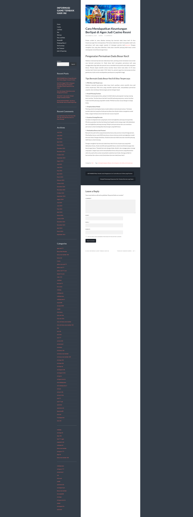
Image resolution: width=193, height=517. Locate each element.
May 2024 (59, 209)
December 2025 (61, 148)
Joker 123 (59, 277)
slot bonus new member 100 (64, 357)
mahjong (59, 289)
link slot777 (60, 283)
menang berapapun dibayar (104, 163)
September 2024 (61, 196)
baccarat (127, 45)
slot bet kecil (60, 344)
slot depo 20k (60, 363)
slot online (122, 163)
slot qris (59, 388)
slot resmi (59, 478)
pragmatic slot (60, 442)
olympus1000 (60, 305)
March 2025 (60, 177)
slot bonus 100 (60, 350)
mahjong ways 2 (61, 299)
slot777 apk (60, 401)
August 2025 (60, 161)
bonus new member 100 (63, 254)
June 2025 (59, 167)
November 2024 (61, 189)
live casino (59, 286)
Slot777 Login (60, 439)
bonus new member (61, 448)
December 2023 (61, 221)
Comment (88, 198)
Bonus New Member (62, 251)
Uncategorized (60, 417)
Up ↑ (134, 251)
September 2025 (61, 158)
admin (101, 35)
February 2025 (60, 180)
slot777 (59, 398)
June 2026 (59, 135)
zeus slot (59, 420)
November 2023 (61, 225)
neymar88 (59, 302)
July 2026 (59, 132)
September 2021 (61, 234)
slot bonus (59, 347)
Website (87, 229)
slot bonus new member (63, 353)
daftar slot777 (60, 267)
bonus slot (59, 258)
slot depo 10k (60, 360)
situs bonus (60, 312)
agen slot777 (60, 248)
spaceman (59, 404)
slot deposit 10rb (61, 373)
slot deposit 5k (60, 506)
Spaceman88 (60, 411)
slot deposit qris (61, 487)
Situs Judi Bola (61, 37)
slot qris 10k (60, 392)
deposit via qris (61, 274)
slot (58, 475)
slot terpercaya (129, 163)
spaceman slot (60, 408)
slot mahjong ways (61, 382)
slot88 (58, 481)
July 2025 (59, 164)
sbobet (58, 309)
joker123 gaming (61, 51)
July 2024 (59, 202)
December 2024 (61, 186)
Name (87, 215)
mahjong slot (60, 293)
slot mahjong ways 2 (62, 385)
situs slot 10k (60, 315)
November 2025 (61, 151)
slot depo (59, 497)
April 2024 (59, 212)
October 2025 (60, 154)
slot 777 (59, 337)
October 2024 (60, 193)
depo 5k (59, 454)
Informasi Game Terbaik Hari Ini (65, 11)
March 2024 (60, 215)
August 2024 (60, 199)
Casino (59, 27)
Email (87, 222)
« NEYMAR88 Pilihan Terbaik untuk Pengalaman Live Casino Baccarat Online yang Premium (109, 173)
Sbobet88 (59, 40)
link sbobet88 (60, 494)
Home (58, 24)
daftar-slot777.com (62, 270)
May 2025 (59, 170)
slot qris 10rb (60, 395)
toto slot (59, 414)
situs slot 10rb (60, 318)
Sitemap (59, 35)
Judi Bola (59, 29)
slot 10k (59, 331)
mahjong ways (60, 296)
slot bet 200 (60, 341)
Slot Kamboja (60, 45)
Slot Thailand (60, 48)
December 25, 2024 (91, 35)
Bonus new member (62, 490)
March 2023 (60, 231)
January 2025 (60, 183)
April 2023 (59, 228)
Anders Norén (127, 251)
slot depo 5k (60, 366)
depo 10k (59, 436)
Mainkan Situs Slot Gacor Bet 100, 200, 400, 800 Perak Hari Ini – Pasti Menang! (66, 117)
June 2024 (59, 205)
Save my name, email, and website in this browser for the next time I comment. (104, 236)
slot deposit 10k (61, 369)
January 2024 (60, 218)
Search (59, 61)
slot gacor (59, 376)
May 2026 (59, 138)
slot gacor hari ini (61, 379)
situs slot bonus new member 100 (65, 325)
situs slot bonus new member (64, 321)
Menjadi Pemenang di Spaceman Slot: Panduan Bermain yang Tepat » (117, 179)
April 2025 (59, 173)
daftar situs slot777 (62, 264)
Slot (58, 32)
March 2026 (60, 145)
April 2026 (59, 142)
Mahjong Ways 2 (61, 43)
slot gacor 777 (60, 451)
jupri (58, 115)
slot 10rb (59, 334)
